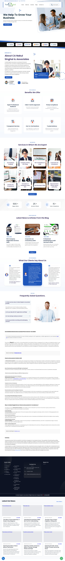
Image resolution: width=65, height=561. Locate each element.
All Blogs (32, 252)
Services (32, 4)
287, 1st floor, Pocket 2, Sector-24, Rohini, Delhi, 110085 (33, 468)
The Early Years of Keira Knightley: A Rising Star (51, 520)
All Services (32, 194)
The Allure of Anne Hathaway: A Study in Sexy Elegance (11, 520)
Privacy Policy (7, 474)
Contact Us (41, 4)
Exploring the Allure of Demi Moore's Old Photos (10, 546)
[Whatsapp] (61, 558)
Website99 (47, 495)
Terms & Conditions (7, 472)
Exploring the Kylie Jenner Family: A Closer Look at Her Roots (52, 547)
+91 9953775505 (22, 0)
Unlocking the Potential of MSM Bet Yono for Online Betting (32, 520)
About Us (27, 4)
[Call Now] (3, 558)
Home (22, 4)
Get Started (7, 24)
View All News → (59, 501)
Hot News (18, 517)
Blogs (36, 4)
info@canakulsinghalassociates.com (12, 0)
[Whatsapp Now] (59, 1)
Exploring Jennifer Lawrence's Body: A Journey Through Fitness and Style (31, 547)
